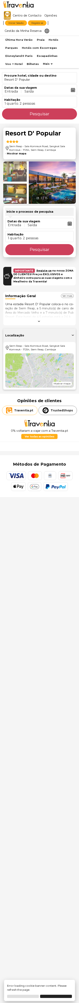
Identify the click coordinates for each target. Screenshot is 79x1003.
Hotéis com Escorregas (39, 47)
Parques (11, 47)
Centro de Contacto (27, 15)
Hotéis (53, 39)
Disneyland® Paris (19, 55)
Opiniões (50, 15)
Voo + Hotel (14, 64)
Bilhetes (33, 64)
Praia (41, 39)
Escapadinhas (47, 55)
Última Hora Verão (19, 39)
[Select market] (47, 31)
